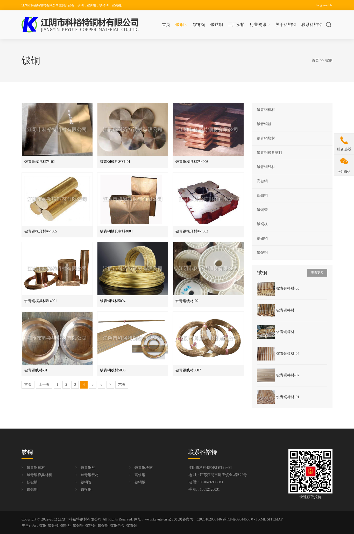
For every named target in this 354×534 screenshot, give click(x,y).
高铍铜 (262, 181)
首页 (166, 24)
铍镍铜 (262, 253)
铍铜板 (262, 224)
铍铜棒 (53, 526)
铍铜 (179, 24)
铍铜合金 (117, 526)
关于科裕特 (285, 24)
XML (262, 519)
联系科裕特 (311, 24)
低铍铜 (262, 195)
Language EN (324, 5)
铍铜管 (262, 210)
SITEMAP (275, 519)
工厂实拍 (236, 24)
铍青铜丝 (264, 124)
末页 (121, 384)
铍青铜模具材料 (269, 153)
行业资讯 (258, 24)
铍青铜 (199, 24)
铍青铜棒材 (266, 110)
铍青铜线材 (266, 167)
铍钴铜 (216, 24)
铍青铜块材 (266, 138)
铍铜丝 (65, 526)
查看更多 (317, 273)
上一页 (44, 384)
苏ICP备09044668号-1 (240, 519)
